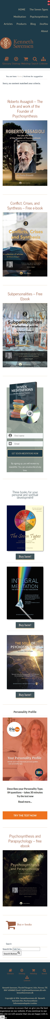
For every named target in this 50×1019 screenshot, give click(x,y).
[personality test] (25, 765)
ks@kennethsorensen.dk (32, 990)
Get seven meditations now (25, 453)
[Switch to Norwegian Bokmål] (49, 4)
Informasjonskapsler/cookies (25, 1003)
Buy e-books (24, 924)
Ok (2, 1017)
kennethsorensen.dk (25, 992)
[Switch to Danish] (49, 1)
